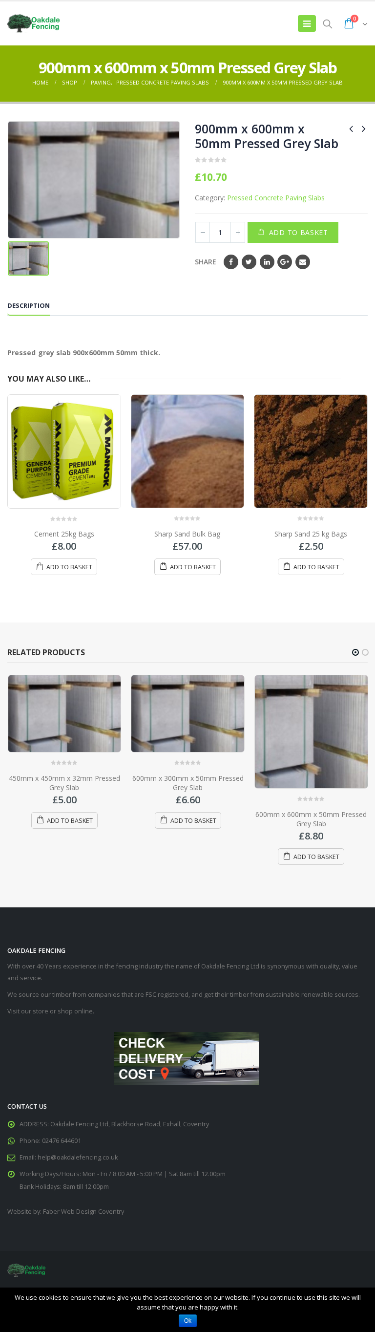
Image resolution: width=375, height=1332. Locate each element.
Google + (284, 262)
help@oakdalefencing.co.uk (78, 1157)
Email (302, 262)
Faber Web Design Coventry (83, 1211)
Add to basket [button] (69, 567)
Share (205, 261)
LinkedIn (267, 262)
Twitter (249, 262)
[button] (355, 652)
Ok (187, 1320)
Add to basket (298, 232)
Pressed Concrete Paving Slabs (276, 197)
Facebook (231, 262)
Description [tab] (28, 305)
